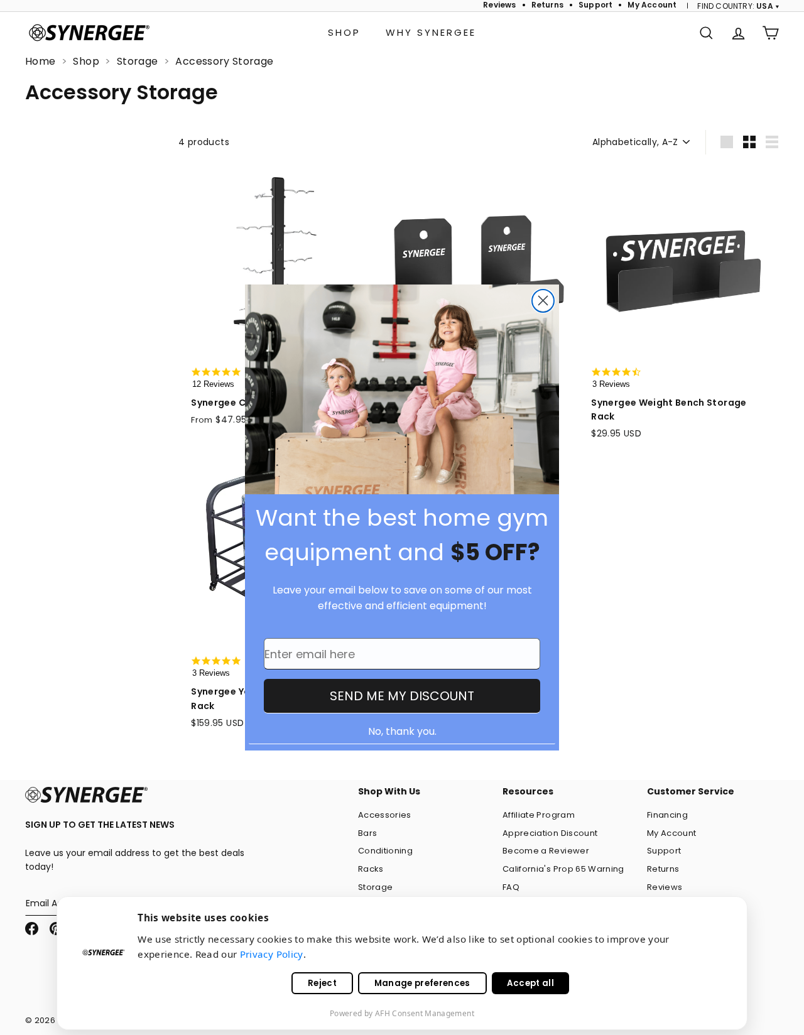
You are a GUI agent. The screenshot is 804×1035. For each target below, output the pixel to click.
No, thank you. (402, 731)
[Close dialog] (543, 301)
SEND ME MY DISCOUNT (402, 696)
